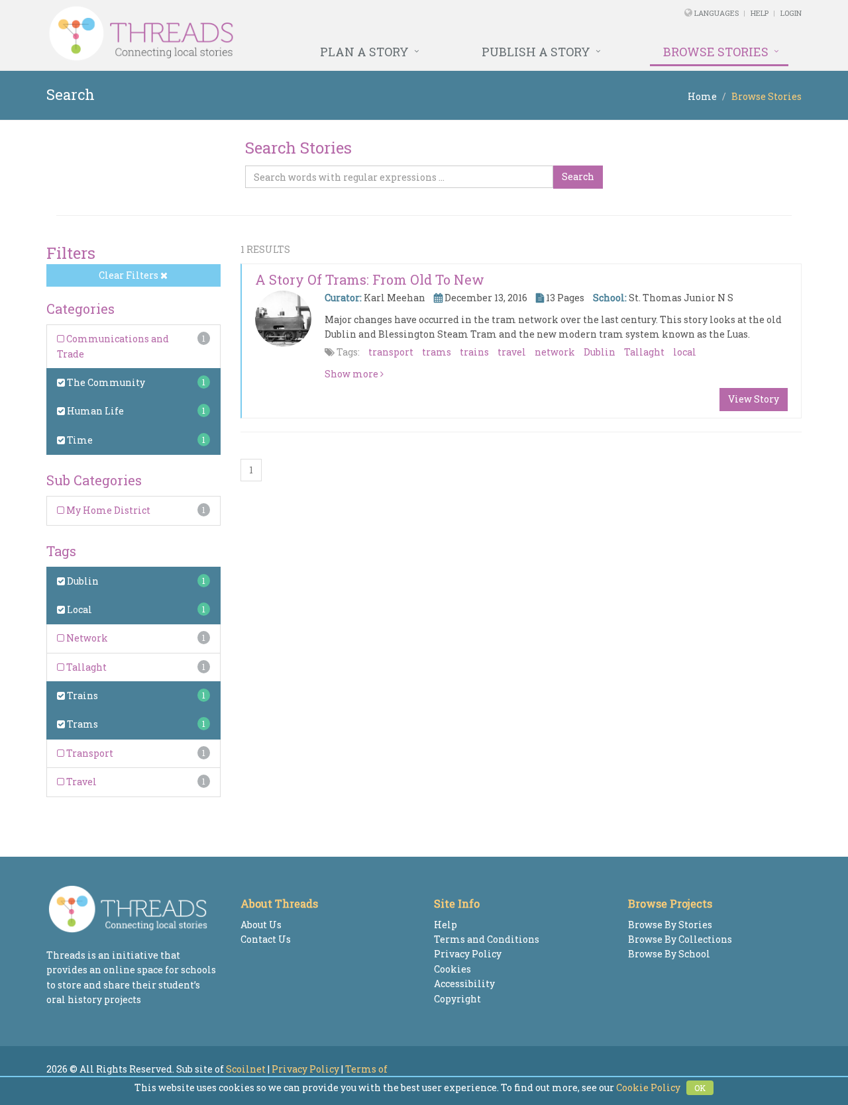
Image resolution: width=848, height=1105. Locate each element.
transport (390, 352)
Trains (81, 695)
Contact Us (265, 939)
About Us (261, 924)
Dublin (82, 581)
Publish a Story (536, 52)
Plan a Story (364, 52)
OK (700, 1087)
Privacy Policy (468, 953)
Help (759, 13)
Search (578, 176)
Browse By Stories (670, 924)
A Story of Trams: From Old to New (369, 279)
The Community (105, 382)
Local (78, 609)
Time (79, 440)
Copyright (457, 998)
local (684, 352)
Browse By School (669, 953)
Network (86, 638)
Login (791, 13)
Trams (81, 724)
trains (474, 352)
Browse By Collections (680, 939)
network (555, 352)
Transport (88, 753)
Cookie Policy (648, 1087)
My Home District (107, 510)
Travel (80, 781)
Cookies (452, 969)
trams (436, 352)
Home (702, 96)
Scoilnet (246, 1069)
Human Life (94, 411)
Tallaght (85, 667)
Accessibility (464, 983)
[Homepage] (279, 34)
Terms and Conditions (486, 939)
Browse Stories (715, 52)
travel (512, 352)
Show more (352, 373)
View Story (753, 399)
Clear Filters (129, 275)
